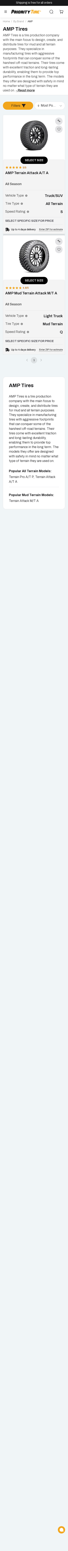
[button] (26, 196)
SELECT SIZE (34, 160)
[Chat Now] (61, 1529)
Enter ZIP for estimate (51, 229)
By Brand (18, 21)
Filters (15, 106)
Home (6, 21)
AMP (30, 21)
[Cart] (61, 11)
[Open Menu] (5, 11)
